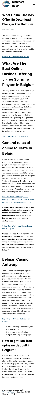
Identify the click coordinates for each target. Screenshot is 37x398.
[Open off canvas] (34, 4)
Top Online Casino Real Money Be (15, 136)
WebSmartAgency (8, 392)
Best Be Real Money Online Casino (15, 57)
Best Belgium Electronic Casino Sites (16, 202)
